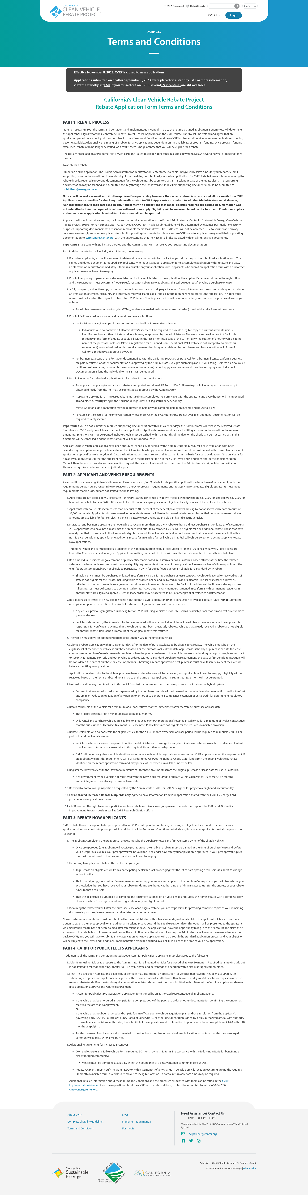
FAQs (125, 1114)
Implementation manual (136, 1121)
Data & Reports (197, 5)
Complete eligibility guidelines (86, 1121)
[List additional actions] (255, 6)
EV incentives (171, 85)
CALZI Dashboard (175, 5)
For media (128, 1128)
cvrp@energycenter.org (203, 1134)
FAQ (107, 85)
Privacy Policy (249, 1168)
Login (233, 15)
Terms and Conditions (81, 1128)
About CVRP (75, 1114)
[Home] (76, 11)
